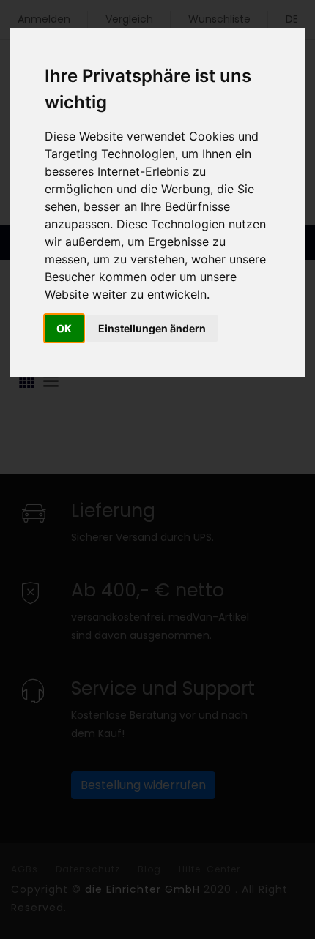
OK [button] (64, 328)
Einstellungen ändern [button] (152, 328)
